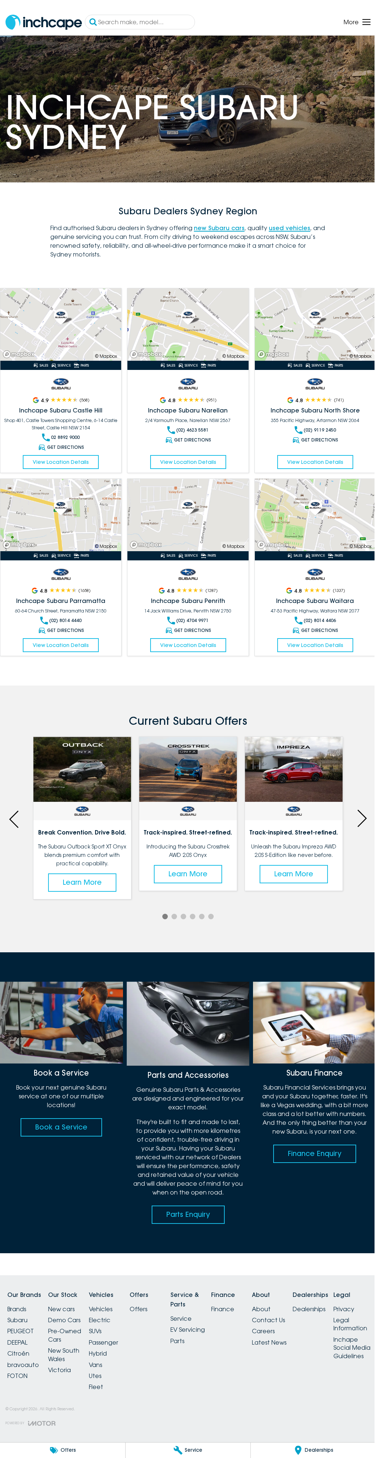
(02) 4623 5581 (190, 426)
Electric (108, 1313)
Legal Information (24, 1422)
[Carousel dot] (162, 911)
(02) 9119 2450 (315, 426)
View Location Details (60, 458)
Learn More (81, 868)
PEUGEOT (20, 1324)
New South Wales (68, 1348)
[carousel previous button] (14, 813)
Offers (151, 1302)
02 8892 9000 (64, 434)
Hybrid (107, 1346)
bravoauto (23, 1357)
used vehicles (287, 225)
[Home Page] (44, 22)
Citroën (18, 1346)
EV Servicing (205, 1323)
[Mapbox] (20, 351)
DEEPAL (17, 1335)
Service (198, 1311)
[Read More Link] (59, 322)
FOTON (17, 1369)
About (287, 1302)
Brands (16, 1302)
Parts (195, 1334)
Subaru (17, 1313)
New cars (66, 1302)
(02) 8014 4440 (64, 616)
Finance (244, 1302)
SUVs (104, 1324)
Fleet (105, 1380)
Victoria (64, 1363)
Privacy (17, 1407)
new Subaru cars (216, 225)
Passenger (112, 1335)
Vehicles (109, 1302)
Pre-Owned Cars (69, 1328)
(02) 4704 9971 (190, 616)
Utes (104, 1369)
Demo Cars (69, 1313)
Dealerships (339, 1302)
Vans (104, 1357)
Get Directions (64, 444)
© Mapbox (104, 353)
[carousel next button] (355, 813)
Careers (289, 1324)
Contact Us (294, 1313)
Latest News (295, 1335)
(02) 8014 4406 (315, 616)
